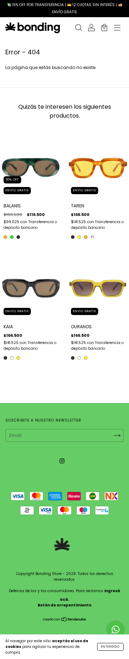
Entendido (110, 647)
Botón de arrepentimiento (64, 605)
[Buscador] (78, 28)
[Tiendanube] (64, 620)
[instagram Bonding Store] (62, 461)
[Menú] (117, 28)
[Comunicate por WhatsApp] (116, 629)
